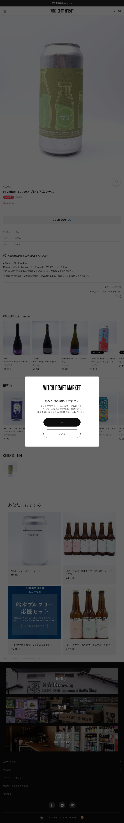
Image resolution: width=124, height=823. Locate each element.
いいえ (61, 434)
